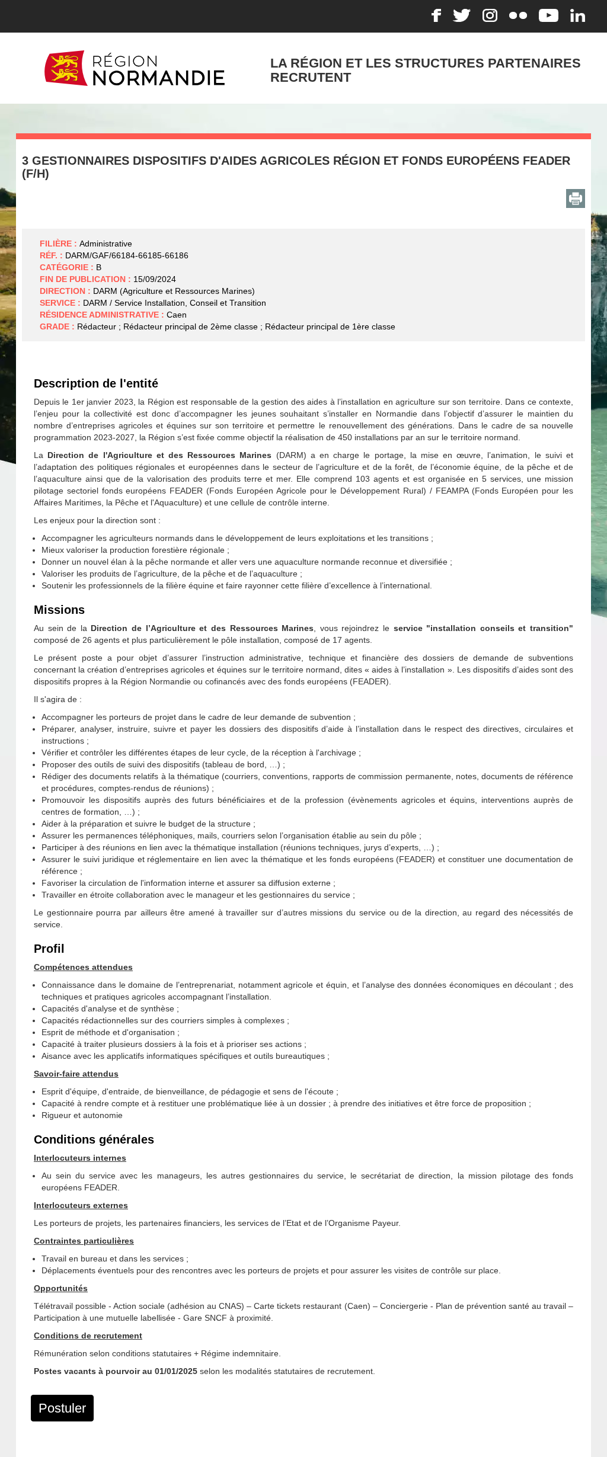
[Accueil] (134, 67)
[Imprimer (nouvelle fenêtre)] (575, 198)
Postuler (62, 1408)
